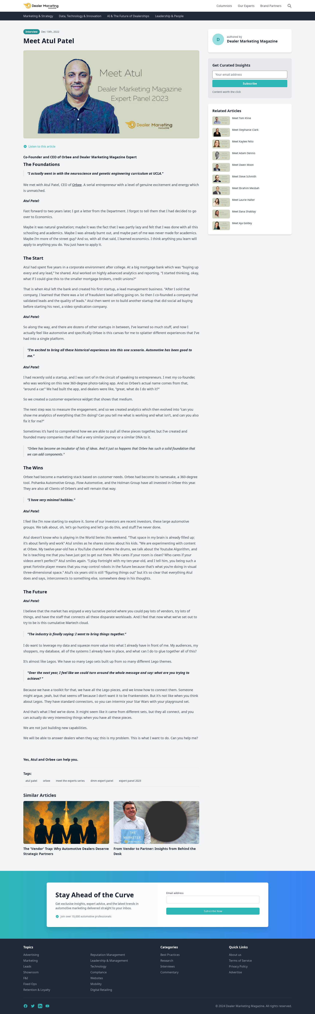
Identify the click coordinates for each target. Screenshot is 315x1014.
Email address (175, 893)
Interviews (167, 966)
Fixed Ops (30, 984)
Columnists (224, 6)
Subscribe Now (213, 911)
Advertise (235, 972)
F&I (25, 978)
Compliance (98, 972)
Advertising (31, 955)
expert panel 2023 (130, 780)
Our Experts (246, 6)
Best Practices (170, 955)
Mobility (96, 984)
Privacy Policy (238, 966)
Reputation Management (107, 955)
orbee (46, 780)
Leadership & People (169, 16)
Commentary (169, 972)
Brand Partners (270, 6)
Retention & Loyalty (36, 990)
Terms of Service (240, 961)
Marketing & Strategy (38, 16)
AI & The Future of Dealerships (128, 16)
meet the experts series (70, 780)
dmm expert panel (102, 780)
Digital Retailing (101, 990)
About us (235, 955)
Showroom (31, 972)
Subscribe (250, 84)
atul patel (31, 780)
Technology (98, 966)
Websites (96, 978)
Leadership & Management (109, 961)
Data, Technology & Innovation (80, 16)
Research (166, 961)
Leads (27, 966)
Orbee (77, 185)
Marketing (30, 961)
